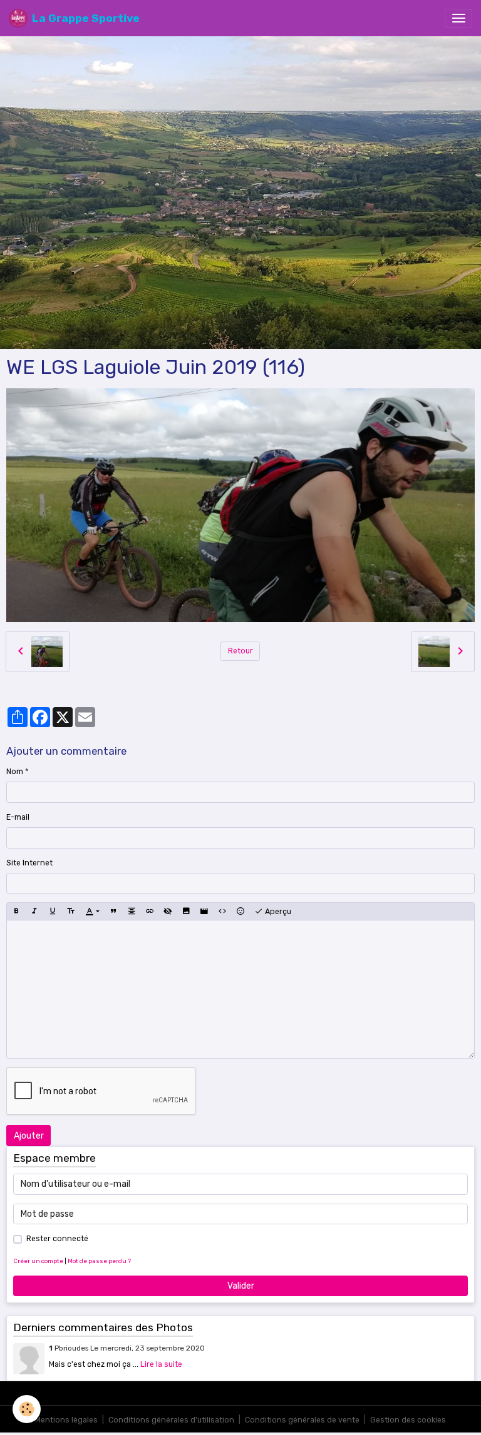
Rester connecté (57, 1238)
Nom (14, 771)
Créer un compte (38, 1260)
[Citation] (113, 911)
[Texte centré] (131, 911)
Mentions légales (66, 1420)
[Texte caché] (167, 911)
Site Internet (29, 862)
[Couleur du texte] (92, 911)
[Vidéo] (204, 911)
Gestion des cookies (408, 1420)
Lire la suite (161, 1364)
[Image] (186, 911)
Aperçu (277, 911)
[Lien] (149, 911)
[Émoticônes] (240, 911)
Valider (240, 1286)
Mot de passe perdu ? (99, 1260)
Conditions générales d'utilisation (171, 1420)
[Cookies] (27, 1409)
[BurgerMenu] (458, 18)
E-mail (17, 817)
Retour (240, 651)
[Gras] (16, 911)
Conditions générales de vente (302, 1420)
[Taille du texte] (70, 911)
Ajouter (29, 1135)
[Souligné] (52, 911)
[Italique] (34, 911)
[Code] (222, 911)
